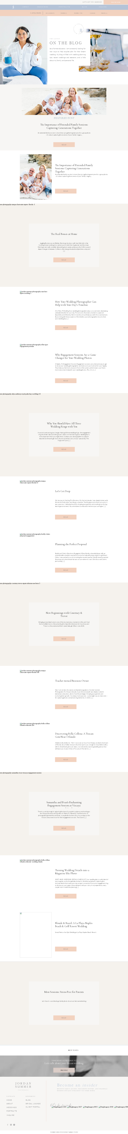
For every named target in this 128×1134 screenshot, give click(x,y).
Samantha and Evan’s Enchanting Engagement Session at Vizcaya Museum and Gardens (64, 805)
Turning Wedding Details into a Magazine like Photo (72, 872)
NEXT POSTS (73, 1050)
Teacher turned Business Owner (72, 680)
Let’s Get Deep (62, 491)
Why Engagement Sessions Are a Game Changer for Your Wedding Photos (75, 356)
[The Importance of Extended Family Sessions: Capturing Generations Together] (64, 101)
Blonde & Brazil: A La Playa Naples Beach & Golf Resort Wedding (73, 924)
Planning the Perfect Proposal (71, 544)
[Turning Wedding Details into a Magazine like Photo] (36, 881)
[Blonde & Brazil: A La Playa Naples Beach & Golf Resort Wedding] (36, 935)
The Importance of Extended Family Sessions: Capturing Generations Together (64, 126)
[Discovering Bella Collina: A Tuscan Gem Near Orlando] (36, 745)
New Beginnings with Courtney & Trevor (64, 614)
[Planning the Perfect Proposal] (36, 556)
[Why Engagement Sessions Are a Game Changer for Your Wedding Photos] (36, 366)
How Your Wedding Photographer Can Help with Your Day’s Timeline (75, 303)
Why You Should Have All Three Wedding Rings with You (64, 425)
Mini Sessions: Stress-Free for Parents (64, 991)
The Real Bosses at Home (64, 234)
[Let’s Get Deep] (36, 503)
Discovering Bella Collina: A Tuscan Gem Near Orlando (74, 735)
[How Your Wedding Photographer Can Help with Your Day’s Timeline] (36, 313)
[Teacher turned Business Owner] (36, 692)
